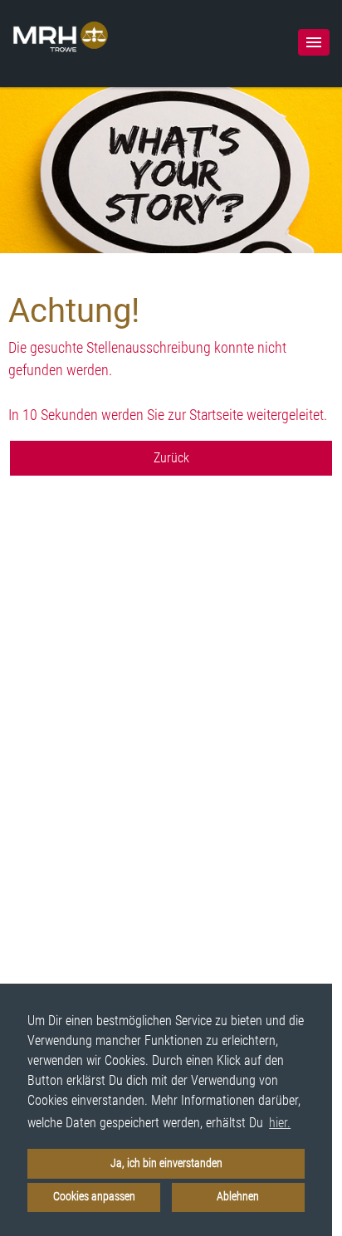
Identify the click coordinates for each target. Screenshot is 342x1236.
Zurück (171, 458)
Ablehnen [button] (238, 1197)
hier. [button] (280, 1123)
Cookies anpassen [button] (94, 1197)
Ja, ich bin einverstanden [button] (166, 1163)
